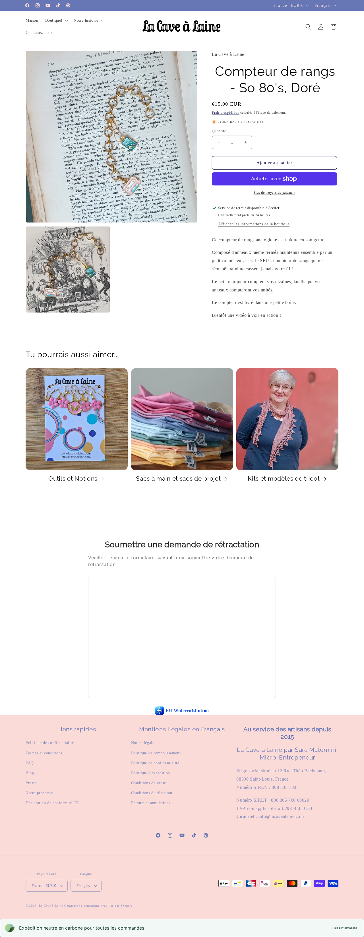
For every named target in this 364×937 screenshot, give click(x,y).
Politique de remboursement (156, 753)
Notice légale (142, 743)
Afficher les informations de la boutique (253, 224)
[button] (56, 20)
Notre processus (39, 793)
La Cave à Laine (51, 905)
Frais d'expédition (225, 113)
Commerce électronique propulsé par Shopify (98, 905)
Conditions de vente (148, 783)
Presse (31, 783)
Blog (30, 773)
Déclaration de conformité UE (52, 803)
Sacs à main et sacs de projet (178, 478)
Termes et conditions (44, 753)
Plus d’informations (344, 927)
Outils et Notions (73, 478)
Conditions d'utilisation (151, 793)
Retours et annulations (150, 803)
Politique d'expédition (150, 773)
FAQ (30, 763)
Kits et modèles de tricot (284, 478)
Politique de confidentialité (50, 743)
